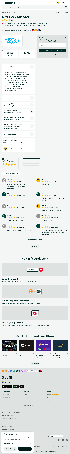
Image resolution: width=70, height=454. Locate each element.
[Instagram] (51, 440)
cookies (10, 437)
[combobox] (33, 7)
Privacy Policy (37, 451)
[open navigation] (3, 2)
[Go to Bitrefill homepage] (10, 3)
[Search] (66, 7)
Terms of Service (48, 451)
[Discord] (67, 440)
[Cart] (67, 2)
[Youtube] (59, 440)
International (6, 12)
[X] (46, 440)
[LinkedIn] (63, 440)
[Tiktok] (55, 440)
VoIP (14, 12)
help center (12, 143)
